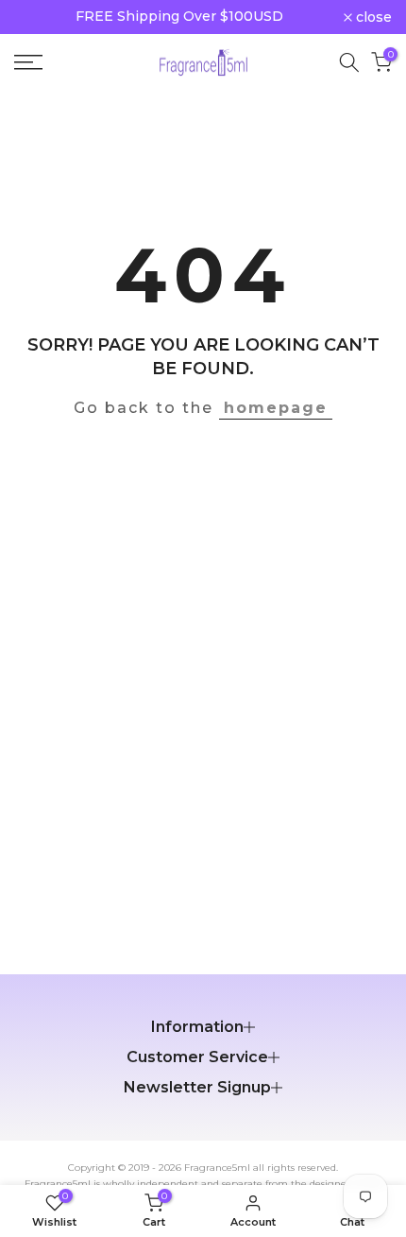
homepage (276, 408)
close (372, 17)
